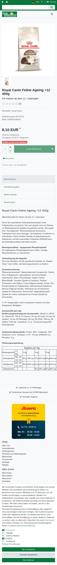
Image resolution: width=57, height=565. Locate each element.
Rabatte (5, 465)
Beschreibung (10, 179)
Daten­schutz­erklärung (26, 526)
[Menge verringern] (10, 151)
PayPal (9, 538)
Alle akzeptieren (28, 549)
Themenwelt (7, 459)
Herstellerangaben (11, 187)
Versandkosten (21, 165)
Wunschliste (9, 158)
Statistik (9, 533)
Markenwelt (7, 457)
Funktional (10, 541)
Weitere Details (10, 194)
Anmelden (6, 481)
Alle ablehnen (28, 560)
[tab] (28, 179)
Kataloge (5, 462)
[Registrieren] (7, 2)
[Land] (33, 2)
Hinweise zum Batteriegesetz (14, 454)
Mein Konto (7, 473)
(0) (19, 103)
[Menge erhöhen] (10, 147)
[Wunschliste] (42, 2)
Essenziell (10, 530)
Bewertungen (9, 202)
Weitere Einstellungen (11, 544)
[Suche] (51, 7)
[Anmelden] (3, 2)
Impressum (49, 520)
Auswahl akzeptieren (28, 555)
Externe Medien (12, 536)
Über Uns (6, 445)
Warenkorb (6, 478)
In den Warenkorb (33, 149)
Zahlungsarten (8, 451)
